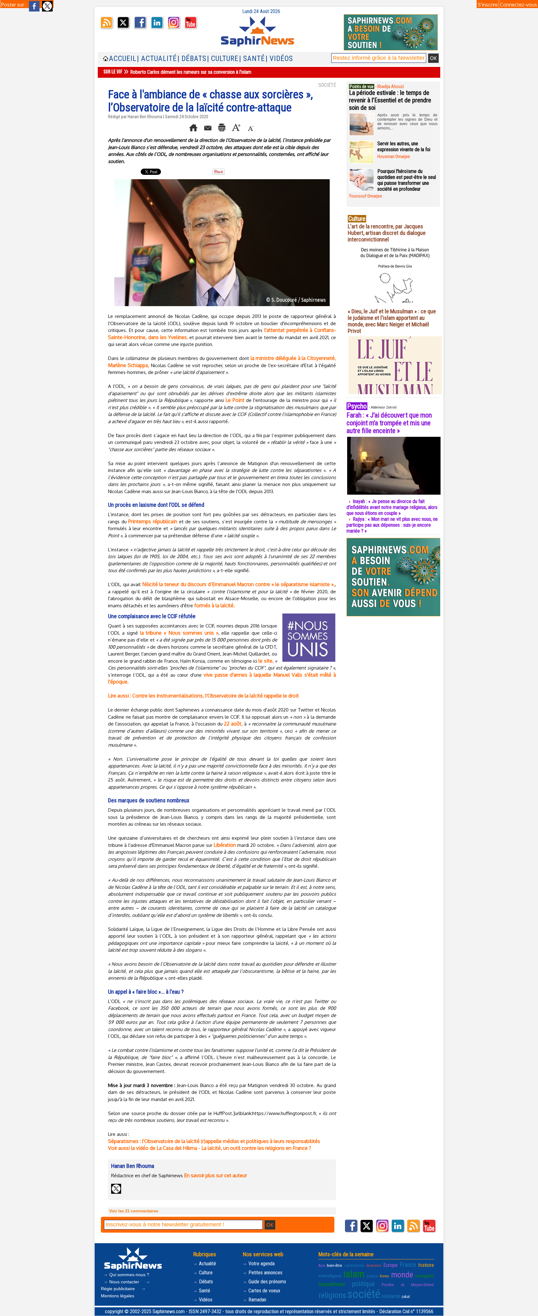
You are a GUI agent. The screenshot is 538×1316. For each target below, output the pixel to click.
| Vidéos (279, 58)
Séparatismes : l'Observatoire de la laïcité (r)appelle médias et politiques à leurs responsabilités (214, 1141)
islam (354, 1274)
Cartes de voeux (263, 1291)
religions (332, 1295)
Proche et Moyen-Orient (408, 1284)
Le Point (234, 400)
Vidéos (205, 1300)
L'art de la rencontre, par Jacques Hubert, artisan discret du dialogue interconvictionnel (387, 233)
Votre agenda (261, 1264)
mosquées (424, 1276)
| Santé (252, 58)
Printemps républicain (152, 521)
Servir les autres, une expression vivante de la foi (403, 146)
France (408, 1264)
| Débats (191, 58)
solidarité (390, 1296)
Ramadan (256, 1300)
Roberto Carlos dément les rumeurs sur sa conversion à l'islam (190, 72)
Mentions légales (117, 1295)
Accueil (122, 58)
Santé (204, 1291)
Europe (390, 1265)
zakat (405, 1297)
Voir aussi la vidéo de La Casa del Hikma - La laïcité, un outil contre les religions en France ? (209, 1148)
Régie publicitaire (118, 1288)
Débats (205, 1282)
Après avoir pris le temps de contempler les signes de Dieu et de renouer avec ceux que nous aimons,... (407, 121)
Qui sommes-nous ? (128, 1274)
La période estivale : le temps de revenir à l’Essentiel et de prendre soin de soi (390, 100)
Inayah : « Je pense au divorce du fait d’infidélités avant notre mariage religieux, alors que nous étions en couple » (392, 507)
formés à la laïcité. (214, 605)
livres (384, 1275)
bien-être (334, 1265)
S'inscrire (488, 5)
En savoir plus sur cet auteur (215, 1175)
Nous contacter (124, 1281)
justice (372, 1275)
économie (373, 1265)
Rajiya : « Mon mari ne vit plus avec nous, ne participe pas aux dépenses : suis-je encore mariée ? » (392, 525)
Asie (322, 1265)
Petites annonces (264, 1273)
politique (363, 1284)
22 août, (233, 724)
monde (402, 1274)
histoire (426, 1265)
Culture (205, 1273)
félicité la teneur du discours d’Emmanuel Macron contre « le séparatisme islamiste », (238, 584)
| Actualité (157, 58)
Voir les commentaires (133, 1211)
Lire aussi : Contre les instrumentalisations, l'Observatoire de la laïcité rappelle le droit (203, 696)
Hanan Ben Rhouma (145, 116)
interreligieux (330, 1276)
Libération (225, 845)
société (363, 1294)
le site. (265, 661)
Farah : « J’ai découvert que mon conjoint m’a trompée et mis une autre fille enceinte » (389, 423)
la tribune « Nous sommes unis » (179, 633)
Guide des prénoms (266, 1282)
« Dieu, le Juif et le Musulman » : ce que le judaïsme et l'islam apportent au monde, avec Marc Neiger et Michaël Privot (392, 321)
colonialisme (354, 1265)
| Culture (222, 58)
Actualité (207, 1264)
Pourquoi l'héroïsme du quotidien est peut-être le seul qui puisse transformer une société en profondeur (406, 180)
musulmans (332, 1284)
